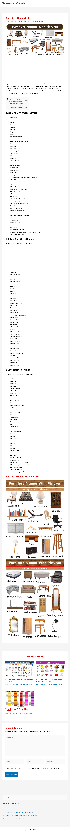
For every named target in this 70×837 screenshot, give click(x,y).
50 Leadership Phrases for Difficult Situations (18, 812)
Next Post (64, 647)
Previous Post (7, 647)
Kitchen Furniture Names (17, 103)
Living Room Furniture (17, 105)
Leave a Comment (12, 21)
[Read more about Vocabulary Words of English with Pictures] (19, 669)
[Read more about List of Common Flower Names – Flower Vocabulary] (50, 669)
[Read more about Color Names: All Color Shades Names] (19, 698)
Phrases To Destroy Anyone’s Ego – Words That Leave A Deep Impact (25, 809)
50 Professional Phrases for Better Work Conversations (21, 815)
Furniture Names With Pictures (19, 107)
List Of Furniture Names (15, 101)
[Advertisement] (35, 70)
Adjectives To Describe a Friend (13, 819)
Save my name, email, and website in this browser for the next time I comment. (33, 768)
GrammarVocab (13, 3)
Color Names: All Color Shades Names (17, 710)
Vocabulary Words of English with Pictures (19, 681)
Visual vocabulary (25, 21)
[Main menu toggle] (66, 3)
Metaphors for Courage (10, 822)
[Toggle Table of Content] (25, 99)
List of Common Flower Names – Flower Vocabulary (49, 681)
